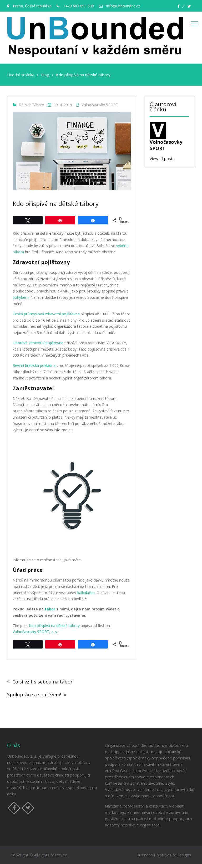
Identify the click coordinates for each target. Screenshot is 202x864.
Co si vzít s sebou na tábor (42, 681)
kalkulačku (86, 592)
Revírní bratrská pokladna (34, 365)
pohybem (21, 297)
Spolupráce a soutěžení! (34, 694)
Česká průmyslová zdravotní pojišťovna (46, 313)
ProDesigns (180, 854)
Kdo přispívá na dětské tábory (54, 625)
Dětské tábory (31, 104)
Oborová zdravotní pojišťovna (38, 342)
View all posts (162, 158)
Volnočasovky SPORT (100, 104)
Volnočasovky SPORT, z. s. (35, 631)
